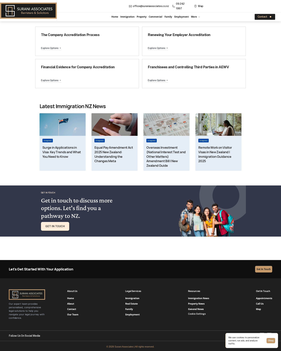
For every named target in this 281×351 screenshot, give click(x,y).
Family (168, 16)
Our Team (72, 314)
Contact (71, 309)
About (70, 303)
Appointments (264, 298)
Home (114, 16)
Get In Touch (263, 291)
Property (141, 16)
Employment (181, 16)
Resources (194, 291)
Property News (196, 303)
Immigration (127, 16)
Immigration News (198, 298)
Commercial (155, 16)
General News (196, 309)
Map (258, 309)
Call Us (260, 303)
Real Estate (131, 303)
